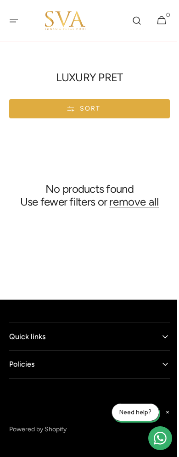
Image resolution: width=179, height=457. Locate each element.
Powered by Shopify (38, 442)
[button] (14, 21)
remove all (86, 215)
